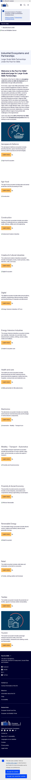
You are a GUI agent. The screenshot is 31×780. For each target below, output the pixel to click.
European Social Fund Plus (8, 710)
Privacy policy (5, 745)
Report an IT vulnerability (8, 736)
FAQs (2, 696)
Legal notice (4, 748)
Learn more (6, 154)
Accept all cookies (12, 771)
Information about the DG (8, 693)
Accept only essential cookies (16, 776)
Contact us (4, 733)
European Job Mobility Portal (9, 713)
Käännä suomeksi (9, 17)
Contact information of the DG (9, 685)
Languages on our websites (8, 739)
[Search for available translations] (12, 155)
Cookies (3, 742)
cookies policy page (11, 763)
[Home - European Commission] (5, 5)
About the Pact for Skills (9, 27)
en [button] (21, 5)
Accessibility (4, 699)
